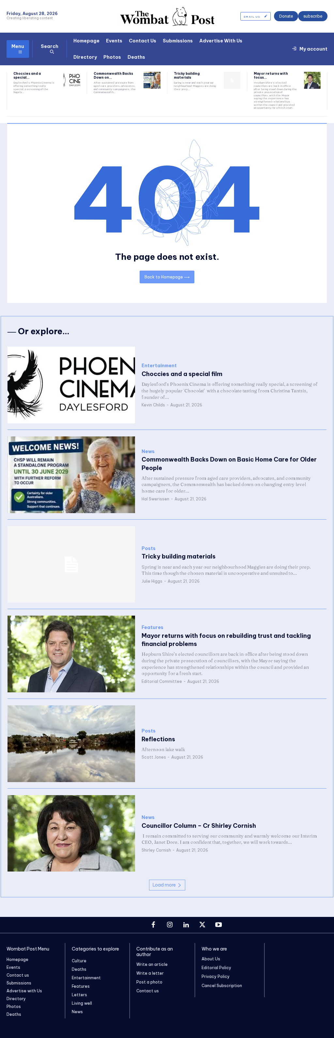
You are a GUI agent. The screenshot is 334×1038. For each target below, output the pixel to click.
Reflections (158, 739)
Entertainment (159, 366)
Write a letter (150, 973)
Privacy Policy (216, 976)
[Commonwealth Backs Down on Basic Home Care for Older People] (152, 80)
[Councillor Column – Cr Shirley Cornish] (71, 833)
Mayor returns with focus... (271, 75)
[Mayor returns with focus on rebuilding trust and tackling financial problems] (312, 80)
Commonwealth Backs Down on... (113, 75)
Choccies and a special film (182, 374)
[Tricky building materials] (232, 80)
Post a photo (149, 982)
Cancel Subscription (222, 985)
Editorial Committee (162, 681)
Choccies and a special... (27, 75)
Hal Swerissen (155, 498)
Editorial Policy (216, 967)
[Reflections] (71, 743)
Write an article (152, 964)
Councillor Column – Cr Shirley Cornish (199, 825)
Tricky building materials (187, 75)
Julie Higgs (152, 581)
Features (152, 627)
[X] (202, 925)
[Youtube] (218, 925)
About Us (211, 958)
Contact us (147, 990)
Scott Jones (154, 757)
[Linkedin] (185, 925)
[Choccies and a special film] (72, 80)
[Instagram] (169, 925)
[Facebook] (153, 925)
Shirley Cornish (156, 850)
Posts (149, 548)
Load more (164, 885)
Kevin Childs (153, 404)
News (148, 451)
